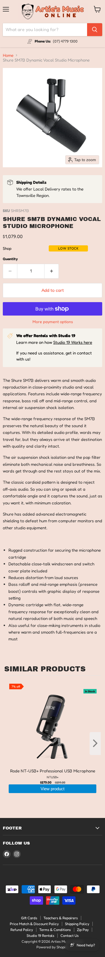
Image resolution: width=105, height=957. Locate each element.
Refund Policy (21, 929)
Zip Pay (83, 929)
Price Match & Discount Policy (34, 923)
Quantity (10, 259)
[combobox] (45, 29)
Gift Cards (29, 918)
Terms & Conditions (55, 929)
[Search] (94, 29)
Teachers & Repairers (60, 918)
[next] (95, 743)
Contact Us (69, 935)
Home (8, 55)
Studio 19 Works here (72, 342)
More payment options (52, 321)
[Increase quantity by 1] (52, 271)
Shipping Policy (77, 923)
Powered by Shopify (52, 947)
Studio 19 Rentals (40, 935)
